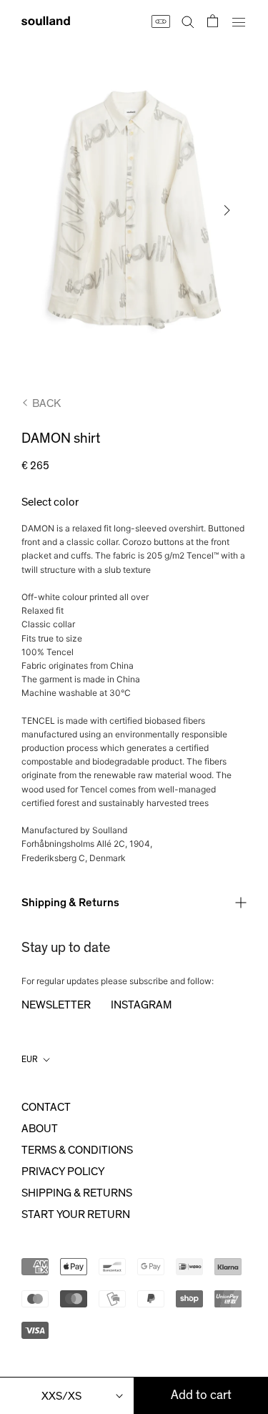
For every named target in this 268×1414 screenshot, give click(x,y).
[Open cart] (212, 20)
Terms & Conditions (77, 1150)
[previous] (42, 210)
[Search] (188, 20)
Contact (46, 1107)
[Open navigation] (239, 20)
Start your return (75, 1214)
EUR (29, 1059)
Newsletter (56, 1005)
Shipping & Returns (70, 902)
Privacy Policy (62, 1171)
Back (46, 403)
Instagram (141, 1005)
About (39, 1128)
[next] (225, 210)
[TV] (160, 21)
